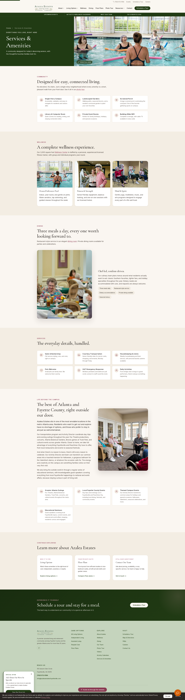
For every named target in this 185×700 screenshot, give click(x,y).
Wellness (83, 8)
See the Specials (18, 692)
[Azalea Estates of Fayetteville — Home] (44, 8)
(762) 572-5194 (119, 2)
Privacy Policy (45, 697)
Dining (91, 8)
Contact (129, 8)
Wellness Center (61, 152)
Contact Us (126, 648)
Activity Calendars (103, 655)
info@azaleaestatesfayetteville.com (49, 678)
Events (128, 2)
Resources (119, 8)
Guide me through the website (93, 689)
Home (8, 28)
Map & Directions (128, 638)
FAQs (124, 641)
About (60, 8)
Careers (147, 2)
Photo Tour (109, 8)
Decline (178, 696)
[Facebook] (39, 648)
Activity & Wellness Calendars (79, 14)
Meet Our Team (106, 14)
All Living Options (76, 634)
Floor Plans (99, 8)
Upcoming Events (51, 14)
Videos (99, 652)
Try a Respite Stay (134, 14)
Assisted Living (76, 641)
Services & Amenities (104, 659)
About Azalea (101, 634)
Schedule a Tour (138, 2)
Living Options (71, 8)
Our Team (100, 645)
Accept (167, 696)
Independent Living (77, 638)
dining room (72, 241)
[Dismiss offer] (31, 674)
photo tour (80, 89)
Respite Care (75, 645)
